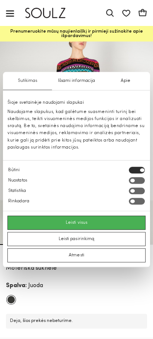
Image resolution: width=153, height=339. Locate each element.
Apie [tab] (125, 81)
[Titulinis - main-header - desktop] (50, 13)
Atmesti (76, 255)
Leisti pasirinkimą (77, 239)
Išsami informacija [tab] (76, 81)
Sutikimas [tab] (28, 81)
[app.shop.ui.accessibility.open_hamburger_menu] (10, 13)
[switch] (137, 180)
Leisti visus (76, 222)
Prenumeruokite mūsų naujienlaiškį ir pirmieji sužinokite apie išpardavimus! (76, 33)
